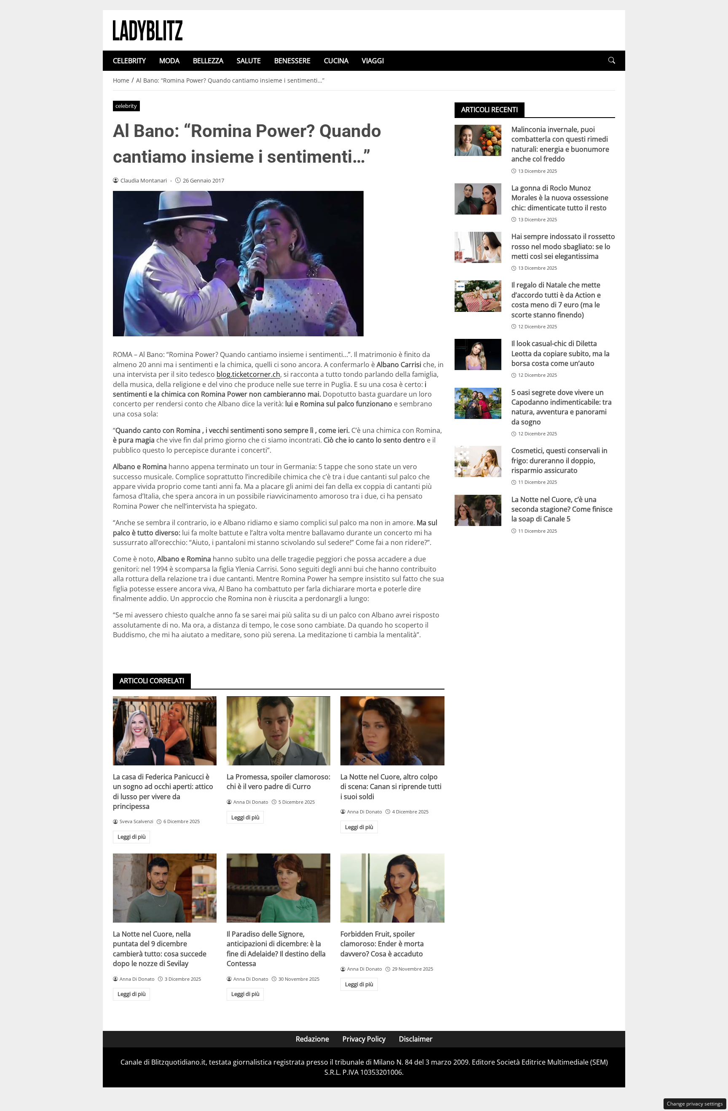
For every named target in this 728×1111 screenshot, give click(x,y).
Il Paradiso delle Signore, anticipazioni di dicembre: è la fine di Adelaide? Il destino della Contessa (276, 948)
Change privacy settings (695, 1103)
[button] (611, 60)
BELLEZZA (208, 60)
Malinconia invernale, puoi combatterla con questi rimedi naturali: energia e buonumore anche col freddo (560, 144)
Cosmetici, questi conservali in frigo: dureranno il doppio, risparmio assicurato (559, 460)
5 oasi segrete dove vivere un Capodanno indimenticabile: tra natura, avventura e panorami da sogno (561, 406)
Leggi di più (132, 836)
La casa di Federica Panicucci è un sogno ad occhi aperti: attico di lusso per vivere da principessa (163, 791)
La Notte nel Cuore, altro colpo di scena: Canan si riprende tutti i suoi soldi (391, 786)
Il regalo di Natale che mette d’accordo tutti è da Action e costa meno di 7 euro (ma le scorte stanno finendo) (556, 299)
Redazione (312, 1039)
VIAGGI (373, 60)
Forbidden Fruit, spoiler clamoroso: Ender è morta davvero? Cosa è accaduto (382, 943)
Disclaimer (416, 1039)
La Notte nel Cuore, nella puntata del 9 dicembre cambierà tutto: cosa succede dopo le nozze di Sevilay (159, 948)
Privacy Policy (364, 1039)
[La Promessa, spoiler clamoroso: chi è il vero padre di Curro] (278, 730)
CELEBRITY (129, 60)
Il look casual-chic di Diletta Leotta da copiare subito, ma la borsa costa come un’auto (560, 353)
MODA (169, 60)
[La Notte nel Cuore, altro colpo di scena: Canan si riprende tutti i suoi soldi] (392, 730)
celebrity (126, 106)
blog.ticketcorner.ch (248, 374)
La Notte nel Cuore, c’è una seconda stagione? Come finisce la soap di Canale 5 (562, 509)
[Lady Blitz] (147, 29)
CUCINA (336, 60)
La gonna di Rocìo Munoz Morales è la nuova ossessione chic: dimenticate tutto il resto (559, 197)
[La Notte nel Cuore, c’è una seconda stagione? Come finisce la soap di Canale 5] (478, 510)
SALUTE (249, 60)
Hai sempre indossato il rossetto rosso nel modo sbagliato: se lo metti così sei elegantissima (563, 246)
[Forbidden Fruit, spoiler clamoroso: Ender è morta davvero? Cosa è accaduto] (392, 888)
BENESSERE (292, 60)
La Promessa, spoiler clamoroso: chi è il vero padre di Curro (278, 781)
